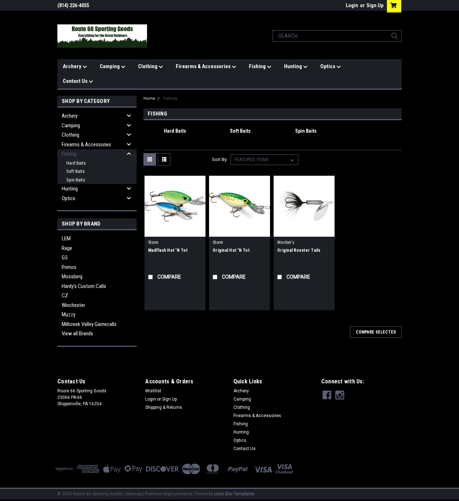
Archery (72, 66)
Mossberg (72, 276)
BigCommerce (178, 493)
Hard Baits (76, 163)
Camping (110, 66)
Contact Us (76, 81)
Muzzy (68, 314)
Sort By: (220, 159)
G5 (64, 257)
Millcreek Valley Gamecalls (89, 324)
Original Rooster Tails (299, 250)
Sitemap (134, 493)
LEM (66, 238)
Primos (69, 267)
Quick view (175, 231)
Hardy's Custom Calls (84, 286)
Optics (328, 66)
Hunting (293, 66)
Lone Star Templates (234, 493)
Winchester (73, 305)
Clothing (148, 66)
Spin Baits (75, 180)
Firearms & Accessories (204, 66)
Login (352, 5)
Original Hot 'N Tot (231, 250)
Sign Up (374, 5)
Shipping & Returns (163, 407)
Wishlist (153, 390)
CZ (65, 295)
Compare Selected (376, 332)
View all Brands (77, 333)
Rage (67, 248)
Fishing (258, 66)
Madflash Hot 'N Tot (168, 250)
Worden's (285, 242)
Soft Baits (75, 171)
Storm (153, 242)
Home (149, 98)
